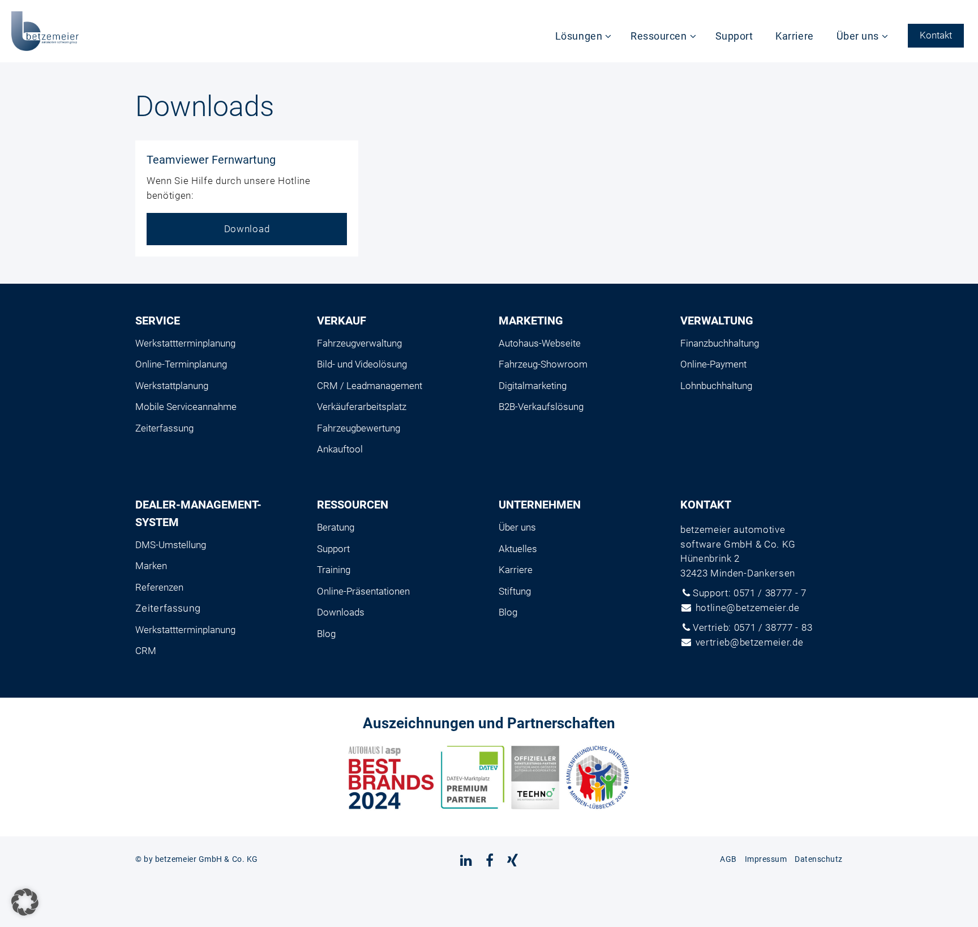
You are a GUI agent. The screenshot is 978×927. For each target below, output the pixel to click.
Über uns (858, 36)
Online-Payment (713, 364)
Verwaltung (716, 320)
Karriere (794, 36)
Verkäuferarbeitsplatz (361, 406)
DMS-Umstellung (170, 544)
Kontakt (936, 35)
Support (734, 36)
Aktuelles (518, 548)
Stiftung (515, 591)
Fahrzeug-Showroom (543, 364)
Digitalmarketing (533, 385)
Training (333, 569)
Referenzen (159, 587)
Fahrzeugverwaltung (359, 343)
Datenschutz (819, 859)
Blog (326, 633)
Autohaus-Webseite (540, 343)
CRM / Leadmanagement (369, 385)
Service (157, 320)
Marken (151, 565)
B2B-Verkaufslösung (541, 406)
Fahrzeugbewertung (358, 428)
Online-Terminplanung (181, 364)
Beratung (335, 527)
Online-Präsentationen (363, 591)
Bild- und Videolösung (362, 364)
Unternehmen (540, 504)
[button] (25, 902)
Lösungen (578, 36)
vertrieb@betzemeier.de (750, 642)
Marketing (531, 320)
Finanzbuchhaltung (719, 343)
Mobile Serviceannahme (186, 406)
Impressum (766, 859)
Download (246, 228)
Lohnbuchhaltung (716, 385)
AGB (728, 859)
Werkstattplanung (171, 385)
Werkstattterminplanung (185, 343)
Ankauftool (340, 449)
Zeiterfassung (164, 428)
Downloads (340, 612)
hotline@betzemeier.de (748, 607)
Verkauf (341, 320)
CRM (145, 650)
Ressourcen (658, 36)
